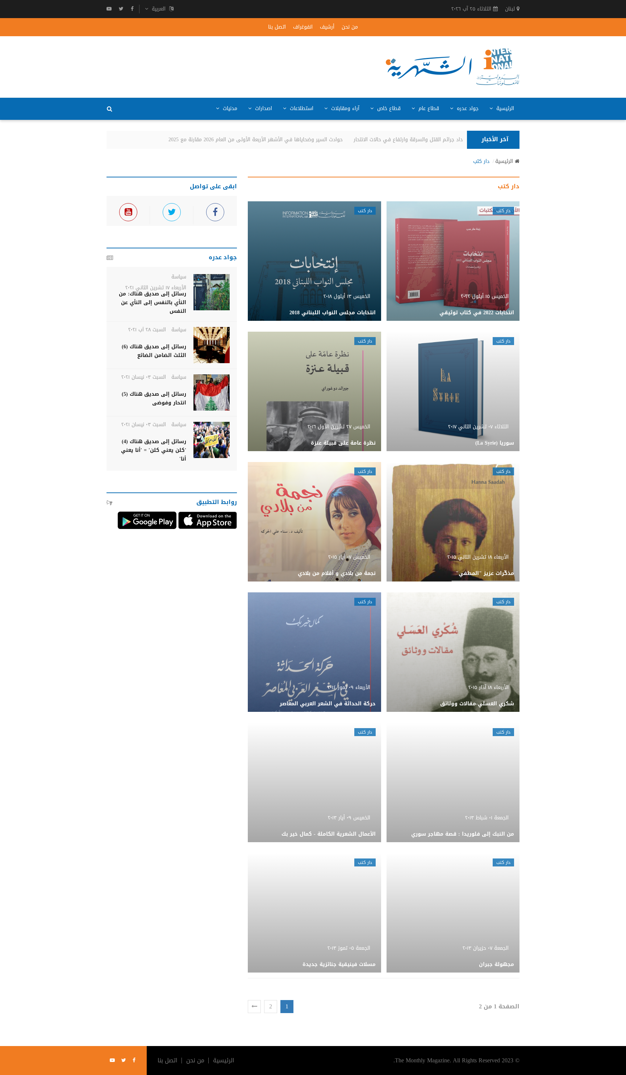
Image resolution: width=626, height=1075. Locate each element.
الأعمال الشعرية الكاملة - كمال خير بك (328, 834)
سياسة (178, 277)
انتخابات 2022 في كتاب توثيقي (476, 313)
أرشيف (327, 27)
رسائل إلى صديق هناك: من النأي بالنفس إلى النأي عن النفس (152, 302)
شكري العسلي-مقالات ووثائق (477, 704)
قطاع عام (428, 108)
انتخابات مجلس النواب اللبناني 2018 (332, 313)
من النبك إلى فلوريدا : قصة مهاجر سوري (462, 834)
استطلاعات (300, 108)
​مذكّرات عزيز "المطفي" (485, 573)
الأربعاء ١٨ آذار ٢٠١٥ (488, 687)
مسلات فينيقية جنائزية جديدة (339, 964)
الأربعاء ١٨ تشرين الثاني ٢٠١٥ (478, 557)
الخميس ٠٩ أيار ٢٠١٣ (349, 818)
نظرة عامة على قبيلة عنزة (343, 443)
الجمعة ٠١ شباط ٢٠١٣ (487, 818)
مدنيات (229, 108)
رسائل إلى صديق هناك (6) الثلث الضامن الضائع (154, 351)
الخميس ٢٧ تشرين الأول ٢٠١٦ (339, 427)
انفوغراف (303, 27)
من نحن (350, 27)
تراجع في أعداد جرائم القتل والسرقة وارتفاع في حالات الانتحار (433, 139)
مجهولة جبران (496, 964)
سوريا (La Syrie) (494, 443)
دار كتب (481, 161)
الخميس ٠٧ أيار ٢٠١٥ (349, 557)
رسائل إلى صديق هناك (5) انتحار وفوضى (154, 398)
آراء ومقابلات (344, 108)
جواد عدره (467, 108)
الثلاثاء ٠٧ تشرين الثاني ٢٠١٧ (478, 427)
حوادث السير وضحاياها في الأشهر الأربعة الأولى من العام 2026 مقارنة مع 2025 (267, 139)
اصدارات (262, 108)
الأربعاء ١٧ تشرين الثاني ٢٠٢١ (155, 288)
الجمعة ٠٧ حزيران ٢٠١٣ (486, 948)
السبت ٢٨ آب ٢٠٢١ (147, 330)
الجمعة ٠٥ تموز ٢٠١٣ (348, 948)
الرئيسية (504, 108)
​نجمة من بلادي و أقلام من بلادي (337, 573)
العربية (158, 9)
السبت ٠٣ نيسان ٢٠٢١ (143, 377)
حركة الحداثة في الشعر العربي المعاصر (328, 704)
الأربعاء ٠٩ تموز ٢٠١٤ (348, 687)
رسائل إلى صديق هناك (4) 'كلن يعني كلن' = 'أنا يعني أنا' (153, 450)
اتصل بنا (277, 27)
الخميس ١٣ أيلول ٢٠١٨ (347, 296)
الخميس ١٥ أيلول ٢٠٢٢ (485, 296)
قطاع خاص (388, 108)
